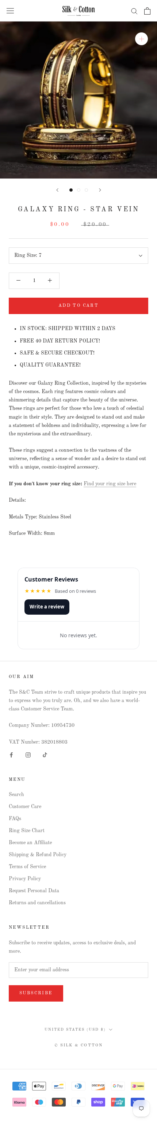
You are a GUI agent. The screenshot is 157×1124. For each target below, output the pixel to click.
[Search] (134, 11)
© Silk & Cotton (78, 1045)
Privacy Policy (25, 878)
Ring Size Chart (27, 830)
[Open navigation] (10, 10)
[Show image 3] (86, 190)
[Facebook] (11, 755)
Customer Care (25, 806)
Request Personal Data (34, 890)
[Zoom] (141, 38)
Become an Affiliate (30, 842)
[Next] (100, 190)
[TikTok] (44, 755)
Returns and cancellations (37, 902)
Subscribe (36, 993)
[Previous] (57, 190)
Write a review (47, 606)
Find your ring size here (110, 483)
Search (16, 794)
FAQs (15, 818)
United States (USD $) (75, 1029)
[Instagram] (28, 755)
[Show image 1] (71, 190)
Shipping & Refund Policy (37, 854)
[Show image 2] (78, 190)
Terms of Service (27, 866)
